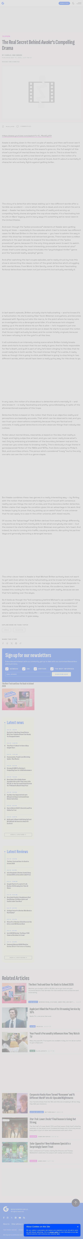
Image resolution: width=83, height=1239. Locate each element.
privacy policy (53, 1232)
